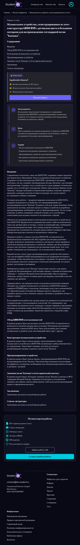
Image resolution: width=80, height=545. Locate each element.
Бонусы (62, 4)
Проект (50, 491)
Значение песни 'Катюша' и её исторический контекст (29, 61)
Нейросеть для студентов (57, 479)
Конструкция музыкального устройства (23, 53)
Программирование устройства (20, 57)
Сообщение (51, 502)
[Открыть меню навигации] (71, 4)
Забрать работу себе (40, 449)
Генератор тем (37, 4)
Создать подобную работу (40, 456)
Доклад (50, 487)
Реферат (50, 483)
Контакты (11, 539)
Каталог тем (51, 4)
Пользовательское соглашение (19, 531)
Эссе (49, 506)
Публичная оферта (14, 535)
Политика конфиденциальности (20, 528)
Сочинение (51, 498)
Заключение (12, 64)
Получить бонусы (40, 97)
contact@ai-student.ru (18, 482)
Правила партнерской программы (21, 520)
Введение (11, 46)
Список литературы (15, 68)
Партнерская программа (17, 516)
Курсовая (50, 494)
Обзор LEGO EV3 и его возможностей (23, 50)
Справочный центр (15, 524)
